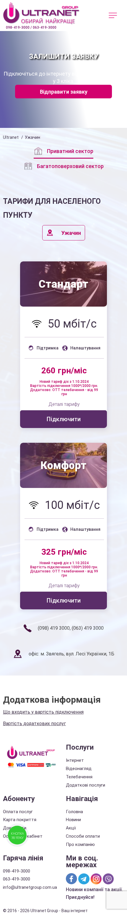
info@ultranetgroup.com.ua (30, 887)
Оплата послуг (18, 811)
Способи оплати (83, 836)
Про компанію (80, 844)
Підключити (63, 419)
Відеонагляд (79, 768)
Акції (71, 828)
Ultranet (11, 137)
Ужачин (71, 233)
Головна (74, 811)
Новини (73, 819)
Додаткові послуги (85, 785)
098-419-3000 (16, 871)
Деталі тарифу (64, 404)
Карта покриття (19, 819)
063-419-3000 (16, 879)
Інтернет (75, 760)
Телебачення (79, 776)
